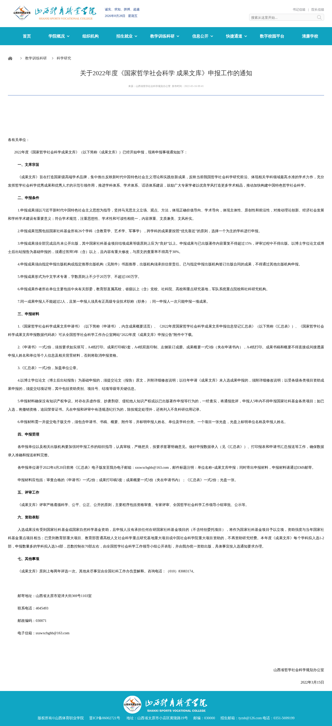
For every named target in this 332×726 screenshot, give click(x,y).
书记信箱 (299, 9)
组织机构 (90, 36)
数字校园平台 (272, 36)
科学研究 (64, 58)
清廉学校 (310, 36)
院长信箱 (317, 9)
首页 (27, 36)
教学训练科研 (36, 58)
